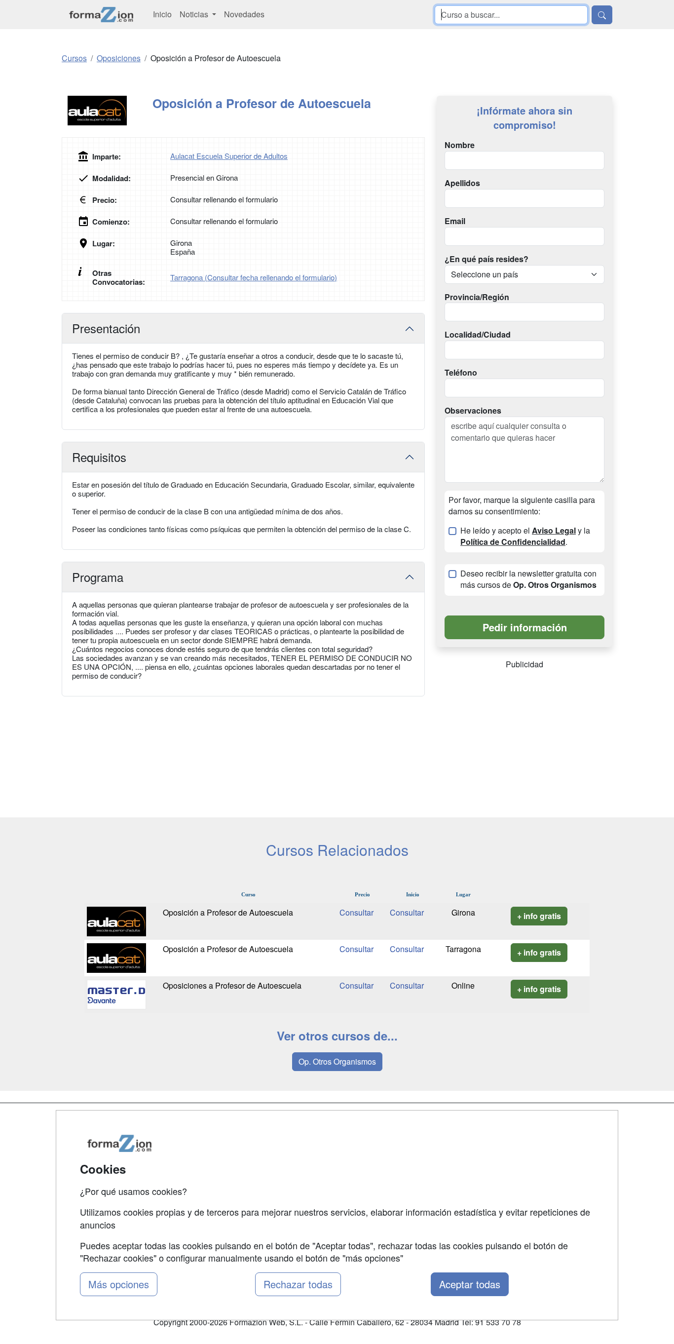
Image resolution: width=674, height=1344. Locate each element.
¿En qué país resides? (486, 259)
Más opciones (118, 1284)
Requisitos (99, 456)
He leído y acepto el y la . (525, 536)
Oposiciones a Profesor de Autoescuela (232, 985)
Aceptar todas (469, 1284)
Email (455, 221)
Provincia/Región (477, 297)
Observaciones (473, 410)
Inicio (162, 14)
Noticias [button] (195, 14)
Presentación (106, 328)
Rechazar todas (298, 1284)
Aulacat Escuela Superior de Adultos (229, 156)
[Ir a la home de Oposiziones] (101, 14)
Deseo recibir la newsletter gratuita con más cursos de (528, 579)
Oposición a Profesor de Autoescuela (228, 912)
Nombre (460, 145)
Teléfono (461, 372)
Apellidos (462, 183)
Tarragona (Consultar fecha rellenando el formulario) (253, 277)
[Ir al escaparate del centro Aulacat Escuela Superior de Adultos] (107, 110)
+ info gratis (539, 916)
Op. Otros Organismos (337, 1061)
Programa (97, 576)
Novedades (244, 14)
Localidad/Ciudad (478, 334)
